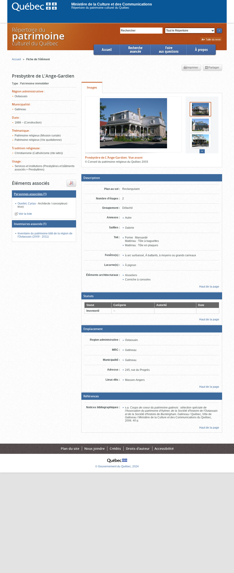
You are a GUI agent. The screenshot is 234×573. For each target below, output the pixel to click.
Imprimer (192, 67)
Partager (213, 67)
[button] (151, 177)
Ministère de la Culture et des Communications (111, 4)
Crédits (115, 448)
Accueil (107, 49)
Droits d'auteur (138, 448)
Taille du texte (213, 40)
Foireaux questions (168, 50)
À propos (201, 49)
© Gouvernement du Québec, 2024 (117, 466)
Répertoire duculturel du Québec (38, 36)
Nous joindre (94, 448)
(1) (30, 194)
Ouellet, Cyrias (27, 203)
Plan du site (70, 448)
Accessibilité (164, 448)
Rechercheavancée (135, 50)
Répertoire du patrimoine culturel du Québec (100, 7)
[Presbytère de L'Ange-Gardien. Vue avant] (133, 123)
